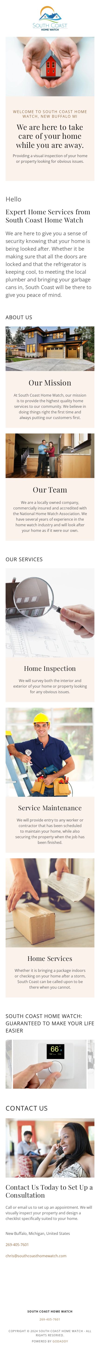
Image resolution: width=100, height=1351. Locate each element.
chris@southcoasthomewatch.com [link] (36, 1255)
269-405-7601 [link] (17, 1244)
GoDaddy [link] (60, 1341)
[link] (50, 18)
